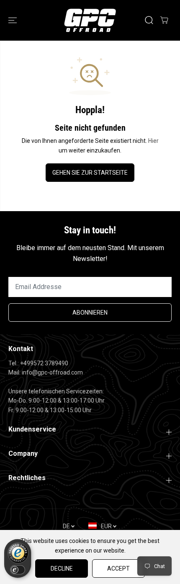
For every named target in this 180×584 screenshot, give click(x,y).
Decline (62, 568)
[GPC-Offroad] (90, 20)
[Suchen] (149, 20)
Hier (153, 140)
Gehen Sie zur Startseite (90, 172)
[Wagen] (164, 20)
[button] (13, 20)
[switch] (17, 569)
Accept (118, 568)
